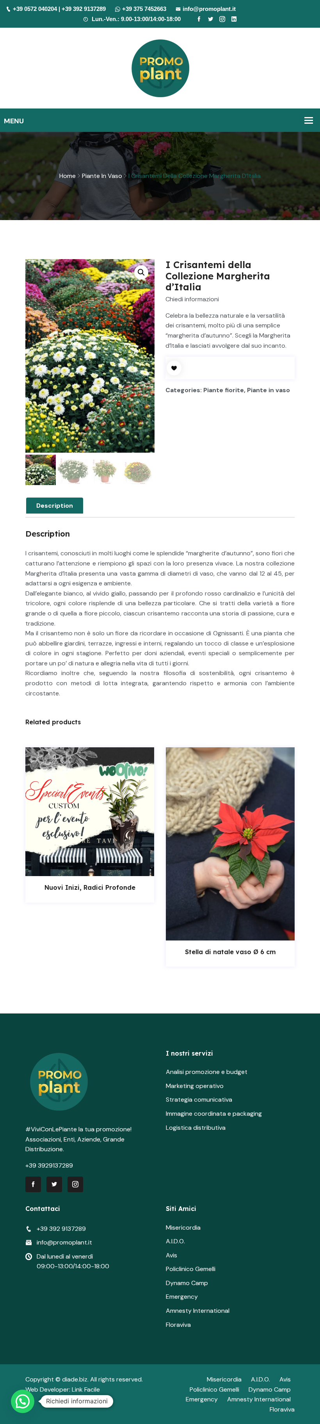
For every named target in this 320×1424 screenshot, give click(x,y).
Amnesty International (197, 1311)
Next (295, 861)
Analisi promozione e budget (206, 1072)
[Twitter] (210, 19)
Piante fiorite (223, 390)
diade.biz (74, 1379)
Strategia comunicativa (199, 1099)
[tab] (54, 506)
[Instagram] (222, 19)
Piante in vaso (102, 176)
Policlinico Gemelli (190, 1269)
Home (67, 176)
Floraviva (178, 1325)
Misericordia (183, 1227)
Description (54, 505)
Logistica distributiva (196, 1128)
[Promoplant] (160, 68)
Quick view (98, 868)
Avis (171, 1255)
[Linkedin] (234, 19)
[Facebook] (199, 19)
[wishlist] (174, 368)
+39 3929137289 (49, 1165)
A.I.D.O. (175, 1241)
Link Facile (86, 1389)
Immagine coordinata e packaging (214, 1113)
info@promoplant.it (209, 8)
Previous (24, 861)
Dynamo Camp (187, 1283)
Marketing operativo (195, 1086)
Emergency (182, 1296)
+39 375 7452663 (144, 8)
